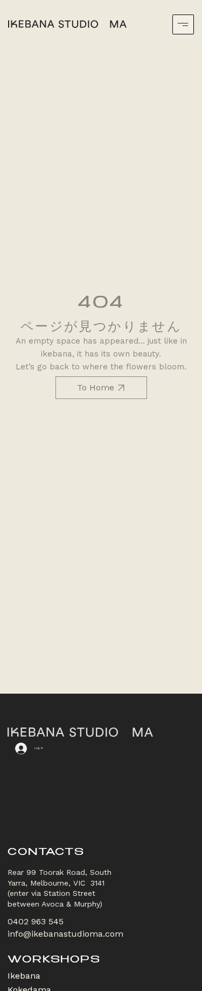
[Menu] (183, 24)
